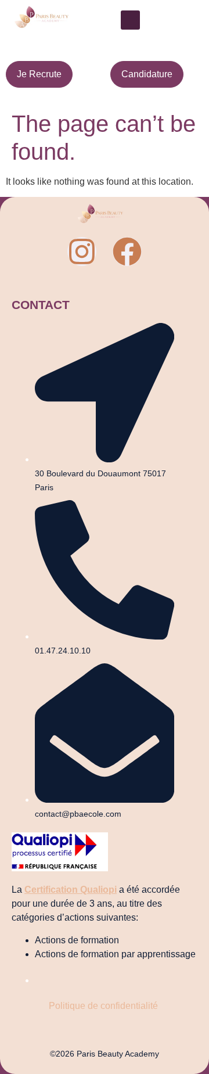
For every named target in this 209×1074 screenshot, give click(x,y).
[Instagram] (81, 251)
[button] (130, 20)
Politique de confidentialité (104, 1006)
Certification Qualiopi (70, 890)
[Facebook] (127, 251)
